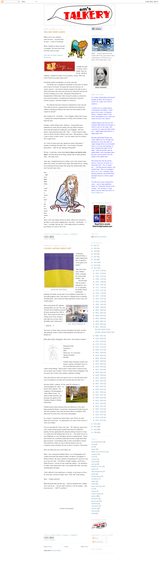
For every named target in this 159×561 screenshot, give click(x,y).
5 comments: (73, 234)
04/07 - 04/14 (99, 383)
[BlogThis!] (47, 237)
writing (93, 513)
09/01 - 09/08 (99, 318)
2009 (95, 432)
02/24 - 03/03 (99, 400)
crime (93, 456)
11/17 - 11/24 (99, 287)
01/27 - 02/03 (99, 412)
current (93, 461)
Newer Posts (48, 546)
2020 (95, 248)
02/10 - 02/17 (99, 406)
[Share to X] (49, 237)
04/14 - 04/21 (99, 381)
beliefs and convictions (98, 452)
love (92, 489)
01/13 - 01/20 (99, 417)
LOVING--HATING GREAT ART (57, 248)
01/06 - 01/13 (99, 420)
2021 (95, 245)
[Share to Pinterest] (53, 237)
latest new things (96, 486)
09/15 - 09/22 (99, 313)
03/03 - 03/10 (99, 398)
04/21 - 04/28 (99, 378)
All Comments (98, 542)
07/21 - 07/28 (99, 341)
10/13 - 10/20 (99, 301)
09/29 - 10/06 (99, 307)
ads (92, 447)
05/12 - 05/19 (99, 369)
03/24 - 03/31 (99, 389)
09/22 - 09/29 (99, 310)
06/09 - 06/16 (99, 358)
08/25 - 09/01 (99, 321)
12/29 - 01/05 (99, 270)
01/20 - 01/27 (99, 414)
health (93, 484)
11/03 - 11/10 (99, 293)
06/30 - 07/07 (99, 350)
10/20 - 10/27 (99, 299)
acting (93, 444)
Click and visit (48, 55)
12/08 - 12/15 (99, 279)
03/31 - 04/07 (99, 386)
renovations (95, 506)
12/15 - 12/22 (99, 276)
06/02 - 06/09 (99, 361)
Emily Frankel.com (97, 192)
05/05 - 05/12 (99, 372)
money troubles (96, 494)
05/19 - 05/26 (99, 367)
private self (94, 501)
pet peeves (94, 498)
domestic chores (96, 466)
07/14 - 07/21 (99, 344)
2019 (95, 251)
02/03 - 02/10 (99, 409)
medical (93, 491)
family (93, 474)
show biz (94, 508)
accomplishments (96, 442)
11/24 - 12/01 (99, 284)
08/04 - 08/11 (99, 336)
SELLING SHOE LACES (54, 32)
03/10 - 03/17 (99, 395)
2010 (95, 429)
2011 (95, 427)
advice (93, 449)
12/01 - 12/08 (99, 282)
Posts (96, 538)
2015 (95, 262)
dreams (93, 469)
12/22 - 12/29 (99, 273)
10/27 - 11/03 (99, 296)
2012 (95, 424)
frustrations (94, 479)
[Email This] (45, 237)
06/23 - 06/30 (99, 352)
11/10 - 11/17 (99, 290)
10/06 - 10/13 (99, 304)
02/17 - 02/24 (99, 403)
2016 (95, 259)
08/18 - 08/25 (99, 324)
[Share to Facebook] (51, 237)
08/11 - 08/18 (99, 327)
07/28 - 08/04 (99, 338)
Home (66, 546)
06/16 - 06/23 (99, 355)
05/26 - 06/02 (99, 364)
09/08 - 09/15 (99, 315)
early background (96, 471)
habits (93, 481)
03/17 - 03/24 (99, 392)
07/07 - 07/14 (99, 347)
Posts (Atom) (57, 550)
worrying (94, 511)
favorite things (95, 476)
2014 (95, 265)
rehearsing (94, 503)
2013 (95, 268)
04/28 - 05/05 (99, 375)
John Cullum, (99, 171)
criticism (94, 459)
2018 (95, 254)
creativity (94, 454)
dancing (93, 464)
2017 (95, 257)
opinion (52, 239)
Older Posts (84, 546)
